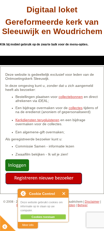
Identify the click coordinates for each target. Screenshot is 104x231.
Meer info (28, 224)
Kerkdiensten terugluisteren (37, 120)
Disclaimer (92, 201)
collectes (76, 108)
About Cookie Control (23, 193)
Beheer (82, 205)
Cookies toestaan (43, 216)
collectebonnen (71, 97)
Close (64, 193)
